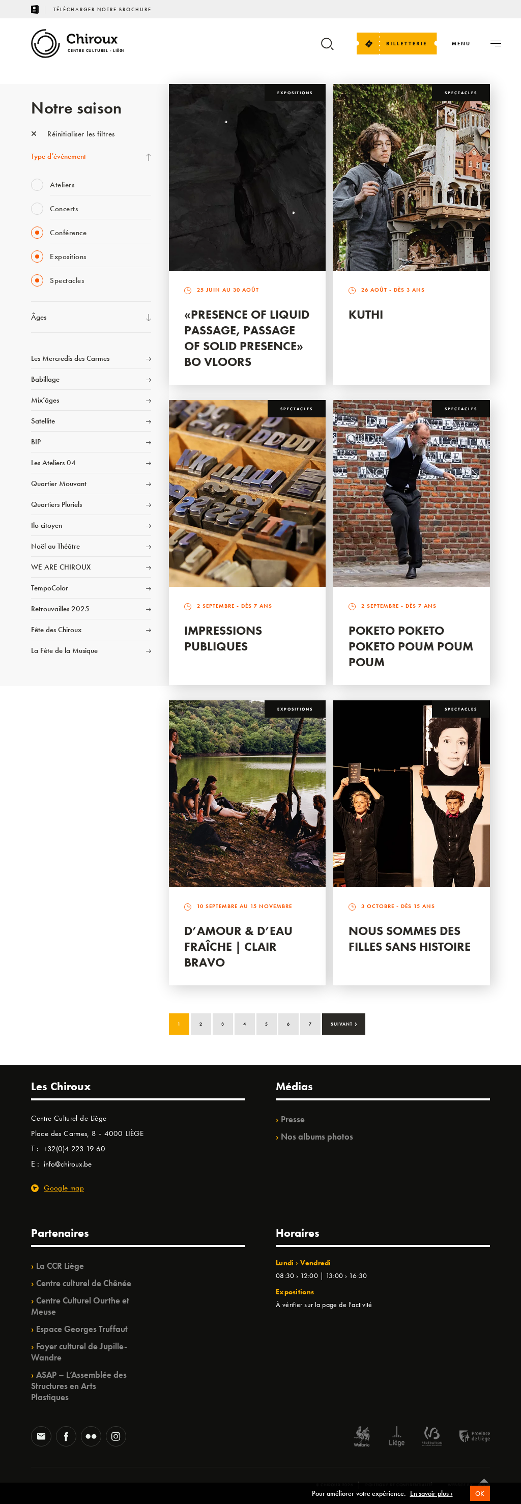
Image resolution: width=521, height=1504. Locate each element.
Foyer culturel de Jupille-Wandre (79, 1352)
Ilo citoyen (46, 525)
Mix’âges (45, 400)
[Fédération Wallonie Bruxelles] (432, 1437)
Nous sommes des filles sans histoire (410, 938)
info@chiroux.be (68, 1164)
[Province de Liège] (467, 1437)
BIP (36, 442)
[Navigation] (496, 43)
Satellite (43, 421)
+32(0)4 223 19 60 (74, 1149)
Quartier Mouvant (58, 483)
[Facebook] (66, 1437)
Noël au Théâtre (55, 546)
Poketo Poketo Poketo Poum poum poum (411, 646)
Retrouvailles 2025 (60, 609)
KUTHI (366, 314)
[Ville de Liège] (397, 1437)
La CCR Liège (60, 1265)
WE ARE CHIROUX (61, 567)
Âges (38, 317)
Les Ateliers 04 (53, 463)
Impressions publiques (223, 638)
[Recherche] (327, 48)
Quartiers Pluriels (56, 504)
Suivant (344, 1023)
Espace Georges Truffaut (82, 1329)
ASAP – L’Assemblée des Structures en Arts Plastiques (79, 1386)
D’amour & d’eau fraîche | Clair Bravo (238, 946)
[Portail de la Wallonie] (361, 1437)
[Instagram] (116, 1437)
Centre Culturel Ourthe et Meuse (80, 1306)
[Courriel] (41, 1437)
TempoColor (49, 588)
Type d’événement (58, 156)
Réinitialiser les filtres (80, 134)
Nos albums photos (317, 1136)
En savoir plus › (431, 1493)
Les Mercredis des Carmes (70, 358)
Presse (293, 1119)
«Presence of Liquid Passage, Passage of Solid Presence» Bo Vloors (246, 338)
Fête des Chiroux (56, 630)
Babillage (45, 379)
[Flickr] (91, 1437)
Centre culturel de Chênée (83, 1283)
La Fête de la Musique (64, 650)
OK (480, 1493)
